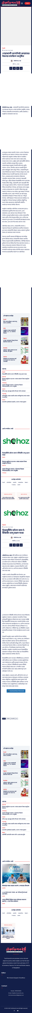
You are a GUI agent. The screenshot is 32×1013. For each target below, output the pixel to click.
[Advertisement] (16, 89)
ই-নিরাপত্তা (4, 382)
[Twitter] (14, 68)
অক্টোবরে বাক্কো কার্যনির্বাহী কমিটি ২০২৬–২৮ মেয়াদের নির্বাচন (9, 331)
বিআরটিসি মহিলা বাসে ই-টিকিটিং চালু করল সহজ (14, 374)
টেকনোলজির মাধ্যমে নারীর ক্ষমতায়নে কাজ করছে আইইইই (8, 498)
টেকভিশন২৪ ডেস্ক (17, 61)
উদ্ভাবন (5, 338)
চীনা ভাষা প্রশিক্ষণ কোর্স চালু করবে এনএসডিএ (10, 322)
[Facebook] (10, 68)
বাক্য (4, 328)
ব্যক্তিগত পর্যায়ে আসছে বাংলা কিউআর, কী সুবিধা (10, 350)
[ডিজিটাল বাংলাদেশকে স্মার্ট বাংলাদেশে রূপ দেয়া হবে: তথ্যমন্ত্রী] (24, 359)
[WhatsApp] (21, 68)
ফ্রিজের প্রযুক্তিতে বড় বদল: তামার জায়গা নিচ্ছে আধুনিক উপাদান (15, 379)
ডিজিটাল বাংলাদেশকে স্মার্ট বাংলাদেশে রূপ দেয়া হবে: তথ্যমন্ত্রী (9, 360)
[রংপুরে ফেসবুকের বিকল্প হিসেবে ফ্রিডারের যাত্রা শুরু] (24, 340)
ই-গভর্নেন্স (4, 393)
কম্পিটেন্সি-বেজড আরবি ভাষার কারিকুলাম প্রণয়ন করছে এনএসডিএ (16, 396)
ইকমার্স (3, 372)
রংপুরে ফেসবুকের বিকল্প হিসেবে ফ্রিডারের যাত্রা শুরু (10, 341)
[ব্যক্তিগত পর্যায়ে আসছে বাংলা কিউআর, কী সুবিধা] (24, 350)
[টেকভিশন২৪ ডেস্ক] (12, 61)
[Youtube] (17, 1010)
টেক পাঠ (4, 376)
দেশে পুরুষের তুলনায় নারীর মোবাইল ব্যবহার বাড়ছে (23, 498)
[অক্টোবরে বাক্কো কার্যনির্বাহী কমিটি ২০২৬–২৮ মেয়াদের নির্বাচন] (24, 331)
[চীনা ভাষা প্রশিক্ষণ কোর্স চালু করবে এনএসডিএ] (24, 321)
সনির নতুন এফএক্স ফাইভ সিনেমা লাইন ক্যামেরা (14, 391)
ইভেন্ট (3, 48)
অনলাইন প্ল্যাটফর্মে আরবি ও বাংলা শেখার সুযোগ (14, 402)
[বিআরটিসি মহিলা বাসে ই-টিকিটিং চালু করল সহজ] (16, 441)
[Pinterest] (17, 68)
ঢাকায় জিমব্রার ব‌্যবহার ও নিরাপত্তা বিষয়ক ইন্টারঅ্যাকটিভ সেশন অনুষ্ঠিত (12, 385)
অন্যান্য (5, 356)
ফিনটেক (5, 348)
